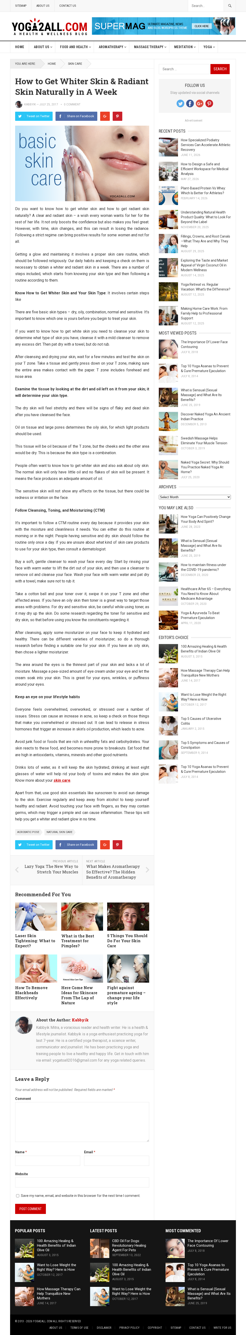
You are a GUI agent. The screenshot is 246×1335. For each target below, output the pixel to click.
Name (21, 1152)
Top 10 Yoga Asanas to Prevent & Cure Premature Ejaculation (208, 1269)
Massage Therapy (148, 47)
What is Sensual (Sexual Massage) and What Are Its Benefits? (201, 395)
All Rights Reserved (67, 1321)
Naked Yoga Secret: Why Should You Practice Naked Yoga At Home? (205, 467)
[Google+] (105, 116)
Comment (23, 1099)
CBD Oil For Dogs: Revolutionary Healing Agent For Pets (129, 1245)
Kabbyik (30, 104)
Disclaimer (104, 1327)
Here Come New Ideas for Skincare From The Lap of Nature (79, 995)
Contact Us (67, 5)
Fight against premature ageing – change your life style (126, 995)
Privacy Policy (129, 1327)
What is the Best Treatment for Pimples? (77, 940)
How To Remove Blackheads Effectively (31, 992)
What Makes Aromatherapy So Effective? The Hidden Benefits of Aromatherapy (113, 872)
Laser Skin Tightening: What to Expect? (35, 940)
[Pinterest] (117, 116)
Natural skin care (59, 832)
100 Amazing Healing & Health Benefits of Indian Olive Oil (56, 1245)
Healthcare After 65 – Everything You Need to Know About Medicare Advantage (206, 593)
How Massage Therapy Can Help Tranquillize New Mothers (58, 1293)
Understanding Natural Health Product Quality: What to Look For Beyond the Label (206, 217)
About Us (42, 5)
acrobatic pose (28, 832)
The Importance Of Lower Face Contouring (208, 1243)
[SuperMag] (164, 33)
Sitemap (20, 5)
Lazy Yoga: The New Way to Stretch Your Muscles (51, 869)
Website (21, 1174)
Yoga (207, 47)
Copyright (155, 1327)
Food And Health (74, 47)
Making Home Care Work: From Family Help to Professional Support (204, 313)
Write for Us (222, 1327)
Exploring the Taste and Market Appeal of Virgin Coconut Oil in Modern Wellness (204, 265)
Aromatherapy (111, 47)
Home (19, 47)
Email (89, 1152)
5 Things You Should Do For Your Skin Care (127, 940)
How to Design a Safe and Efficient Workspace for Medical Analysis (204, 169)
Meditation (183, 47)
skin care (75, 63)
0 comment (72, 104)
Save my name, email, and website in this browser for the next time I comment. (80, 1196)
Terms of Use (79, 1327)
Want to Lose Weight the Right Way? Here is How (56, 1267)
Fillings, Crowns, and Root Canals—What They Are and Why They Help (205, 241)
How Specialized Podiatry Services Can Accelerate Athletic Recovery (205, 145)
